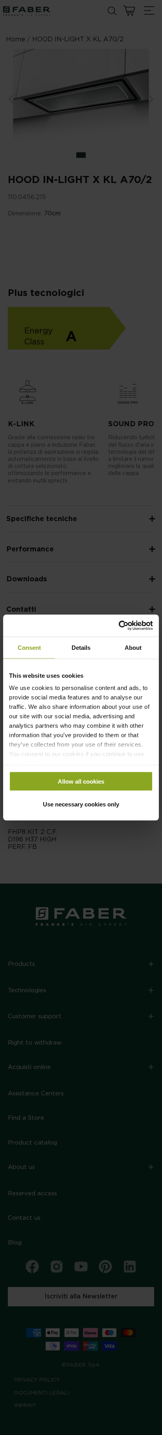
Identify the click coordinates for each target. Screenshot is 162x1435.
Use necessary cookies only (81, 804)
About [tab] (133, 647)
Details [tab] (81, 647)
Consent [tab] (29, 647)
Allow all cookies (81, 781)
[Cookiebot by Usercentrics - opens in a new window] (118, 626)
